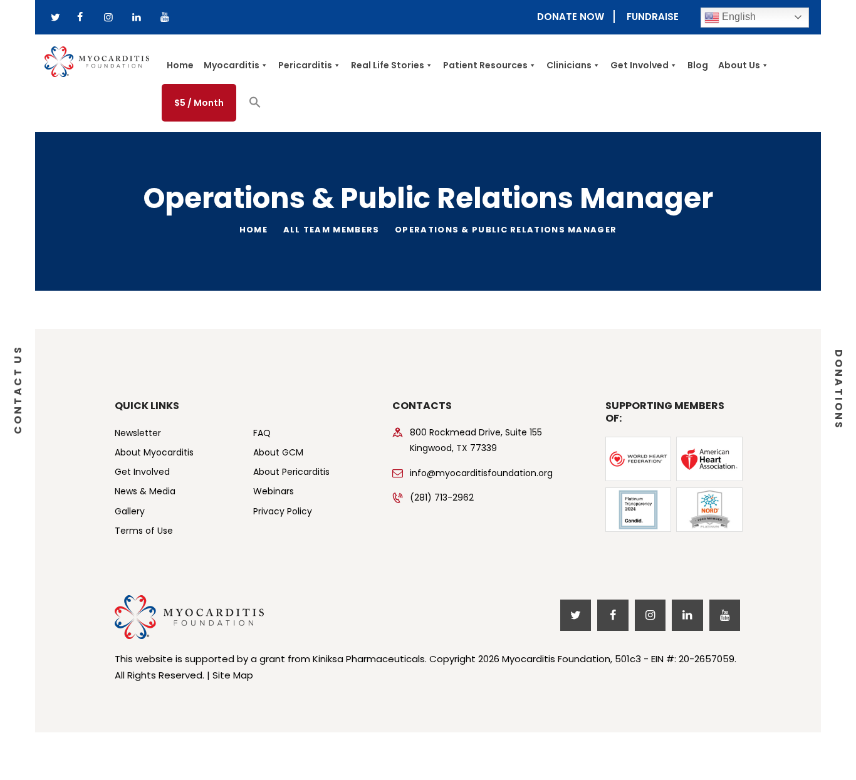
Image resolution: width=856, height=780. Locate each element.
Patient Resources (485, 65)
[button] (255, 105)
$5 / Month (199, 102)
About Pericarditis (291, 471)
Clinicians (569, 65)
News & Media (145, 491)
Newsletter (138, 433)
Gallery (130, 511)
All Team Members (331, 230)
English (737, 16)
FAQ (262, 433)
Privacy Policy (282, 511)
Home (180, 65)
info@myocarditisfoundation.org (481, 473)
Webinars (273, 491)
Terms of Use (144, 530)
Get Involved (639, 65)
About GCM (278, 452)
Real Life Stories (387, 65)
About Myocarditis (154, 452)
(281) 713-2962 (442, 497)
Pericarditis (305, 65)
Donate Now (570, 16)
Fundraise (653, 16)
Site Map (232, 675)
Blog (697, 65)
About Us (739, 65)
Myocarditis (231, 65)
